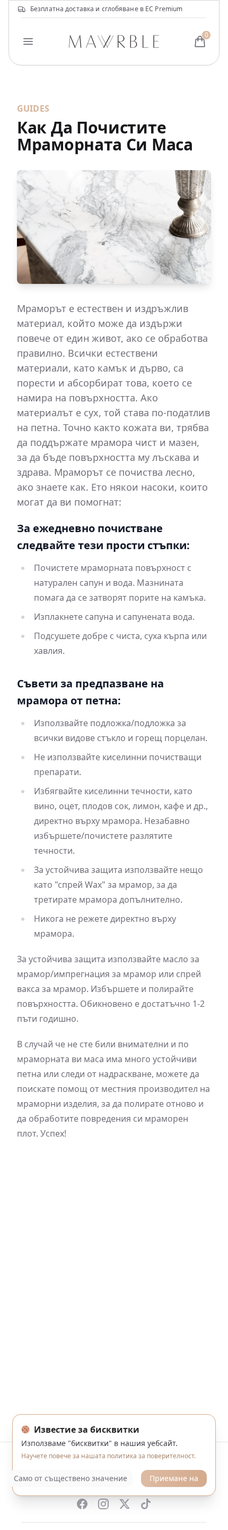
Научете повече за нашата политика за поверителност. (108, 1455)
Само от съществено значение (70, 1478)
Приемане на (174, 1478)
